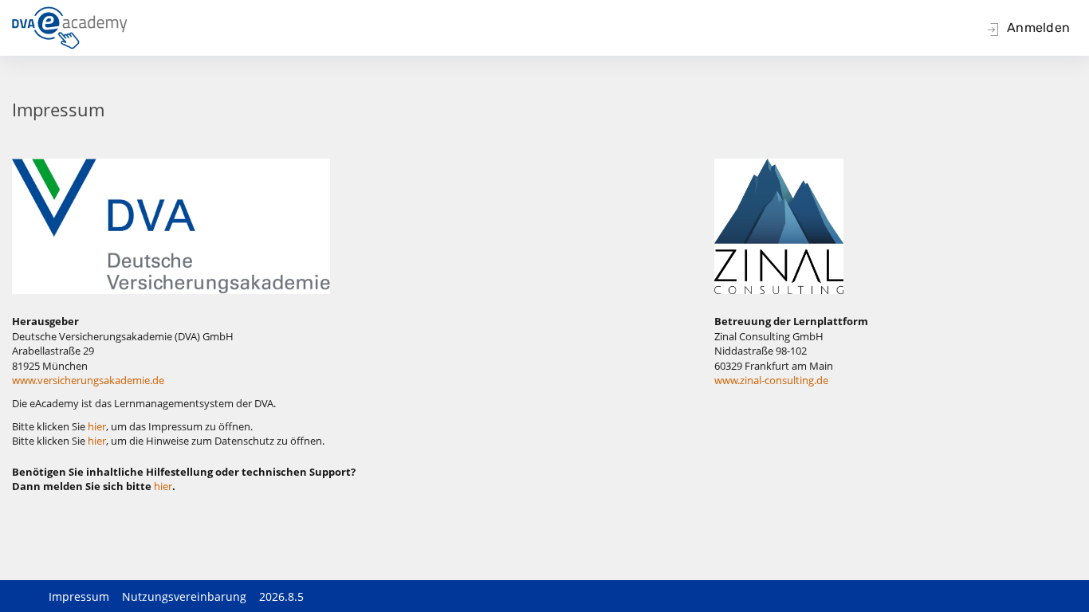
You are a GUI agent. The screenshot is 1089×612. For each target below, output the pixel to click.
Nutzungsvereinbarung (184, 596)
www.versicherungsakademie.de (88, 380)
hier (97, 426)
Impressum (79, 596)
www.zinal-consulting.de (771, 380)
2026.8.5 (281, 596)
